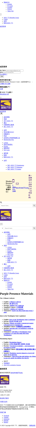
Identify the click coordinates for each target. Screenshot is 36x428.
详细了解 (3, 412)
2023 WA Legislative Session (12, 365)
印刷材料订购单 (9, 124)
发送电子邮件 (4, 398)
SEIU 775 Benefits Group (11, 17)
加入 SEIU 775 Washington (15, 165)
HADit (6, 146)
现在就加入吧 (4, 94)
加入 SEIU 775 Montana (14, 167)
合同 (5, 21)
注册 (1, 89)
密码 (1, 72)
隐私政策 (32, 425)
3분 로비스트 (13, 303)
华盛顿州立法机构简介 (23, 326)
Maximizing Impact (15, 342)
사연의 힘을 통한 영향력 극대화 (19, 344)
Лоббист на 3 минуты (17, 305)
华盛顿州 (7, 363)
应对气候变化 (8, 144)
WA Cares (7, 150)
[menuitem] (20, 2)
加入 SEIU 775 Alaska (14, 169)
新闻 (5, 155)
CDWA (6, 143)
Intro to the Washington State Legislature (22, 319)
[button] (0, 14)
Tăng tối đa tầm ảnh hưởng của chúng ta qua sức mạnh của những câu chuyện (20, 357)
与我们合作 (3, 401)
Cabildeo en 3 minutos (16, 309)
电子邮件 (3, 70)
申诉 (5, 136)
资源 (5, 119)
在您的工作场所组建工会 (12, 138)
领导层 (6, 153)
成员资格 (7, 117)
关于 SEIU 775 (8, 121)
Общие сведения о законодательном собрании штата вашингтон (18, 324)
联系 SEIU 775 (8, 23)
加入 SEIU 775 (8, 126)
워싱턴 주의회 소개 (15, 321)
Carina (6, 19)
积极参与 (7, 134)
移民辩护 (7, 148)
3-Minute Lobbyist (15, 302)
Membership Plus (9, 139)
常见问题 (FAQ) (9, 132)
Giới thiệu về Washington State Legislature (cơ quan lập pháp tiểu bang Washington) (17, 333)
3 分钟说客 (19, 307)
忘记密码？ (3, 74)
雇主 (5, 123)
